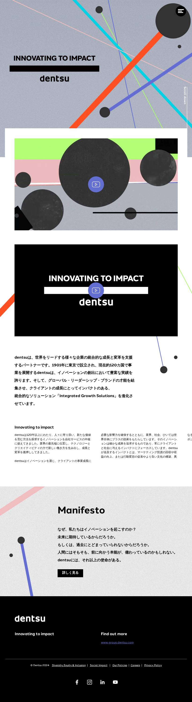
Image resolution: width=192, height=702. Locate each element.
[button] (96, 184)
